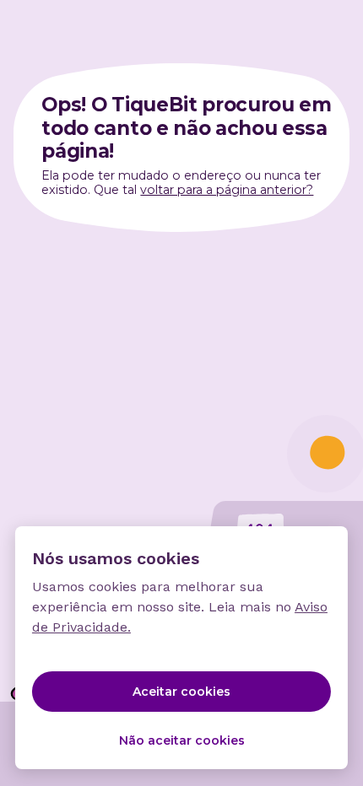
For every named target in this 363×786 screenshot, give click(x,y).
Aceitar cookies (181, 691)
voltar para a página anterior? (226, 189)
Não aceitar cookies (182, 740)
